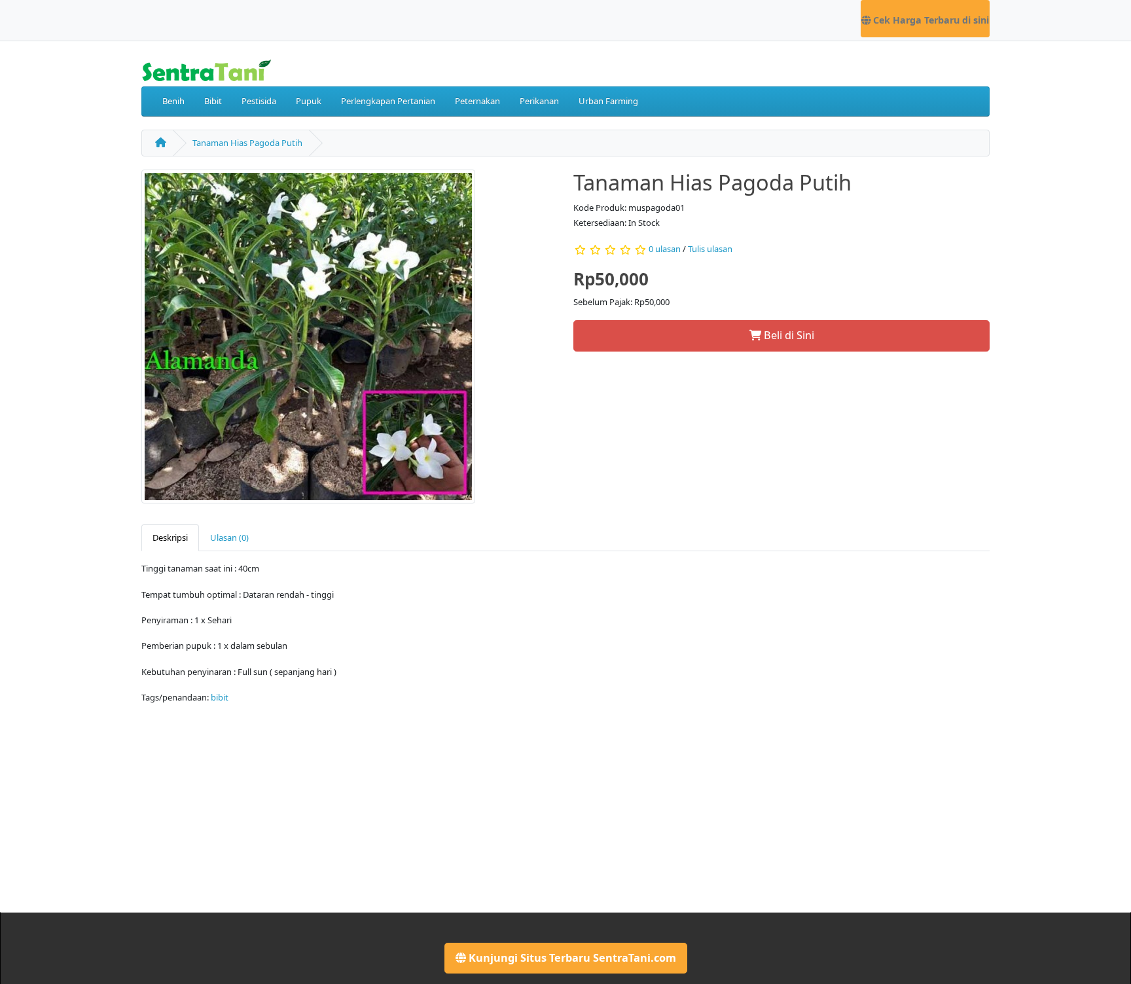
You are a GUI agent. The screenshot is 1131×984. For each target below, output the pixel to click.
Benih (173, 101)
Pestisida (259, 101)
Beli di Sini (787, 335)
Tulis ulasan (710, 249)
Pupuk (308, 101)
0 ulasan (665, 249)
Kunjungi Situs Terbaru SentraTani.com (571, 958)
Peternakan (477, 101)
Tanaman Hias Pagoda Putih (247, 143)
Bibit (213, 101)
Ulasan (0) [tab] (229, 537)
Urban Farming (608, 101)
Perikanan (539, 101)
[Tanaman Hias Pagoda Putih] (308, 340)
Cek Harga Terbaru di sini (930, 20)
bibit (219, 697)
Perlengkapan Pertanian (388, 101)
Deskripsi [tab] (170, 537)
